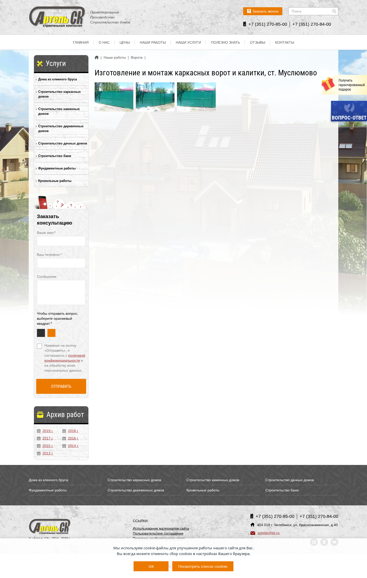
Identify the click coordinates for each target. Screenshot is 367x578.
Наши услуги (188, 42)
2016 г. (73, 438)
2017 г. (47, 438)
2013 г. (47, 453)
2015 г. (47, 446)
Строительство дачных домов (62, 143)
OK (151, 566)
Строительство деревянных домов (60, 128)
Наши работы (153, 42)
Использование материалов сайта (161, 528)
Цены (125, 42)
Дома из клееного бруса (57, 79)
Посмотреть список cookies (202, 566)
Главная (81, 42)
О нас (104, 42)
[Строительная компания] (50, 527)
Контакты (284, 42)
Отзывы (257, 42)
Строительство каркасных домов (59, 94)
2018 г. (73, 431)
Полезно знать (225, 42)
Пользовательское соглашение (158, 533)
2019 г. (47, 431)
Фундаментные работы (57, 168)
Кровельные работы (54, 181)
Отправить (61, 386)
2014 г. (73, 446)
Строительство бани (54, 156)
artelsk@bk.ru (269, 533)
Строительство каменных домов (59, 111)
